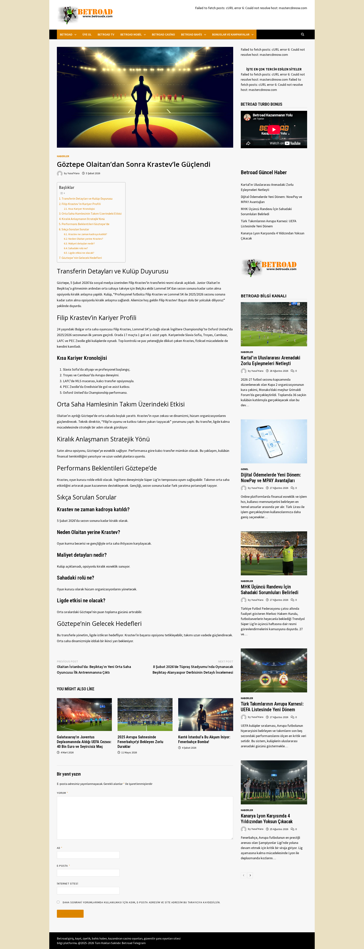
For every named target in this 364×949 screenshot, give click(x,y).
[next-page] (250, 875)
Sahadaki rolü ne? (78, 248)
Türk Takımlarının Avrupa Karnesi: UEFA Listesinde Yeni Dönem (272, 706)
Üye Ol (87, 34)
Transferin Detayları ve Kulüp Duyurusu (87, 198)
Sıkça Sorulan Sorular (75, 229)
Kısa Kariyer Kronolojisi (81, 208)
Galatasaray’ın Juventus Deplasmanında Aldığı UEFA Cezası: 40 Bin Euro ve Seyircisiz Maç (84, 742)
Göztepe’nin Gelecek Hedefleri (82, 258)
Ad (59, 848)
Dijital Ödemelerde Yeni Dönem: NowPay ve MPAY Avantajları (271, 477)
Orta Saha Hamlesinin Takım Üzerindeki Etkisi (92, 213)
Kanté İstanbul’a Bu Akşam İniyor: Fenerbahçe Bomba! (204, 739)
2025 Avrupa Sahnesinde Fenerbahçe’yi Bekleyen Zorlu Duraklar (140, 742)
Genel (244, 469)
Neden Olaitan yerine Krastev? (85, 238)
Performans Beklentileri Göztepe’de (85, 224)
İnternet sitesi (67, 883)
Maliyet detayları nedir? (81, 243)
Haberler (63, 156)
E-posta (63, 865)
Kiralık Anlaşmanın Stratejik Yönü (83, 219)
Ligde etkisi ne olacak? (81, 252)
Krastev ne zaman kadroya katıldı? (87, 234)
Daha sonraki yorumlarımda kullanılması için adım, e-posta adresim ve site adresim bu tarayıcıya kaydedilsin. (141, 902)
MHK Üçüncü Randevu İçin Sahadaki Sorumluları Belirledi (269, 589)
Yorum (62, 793)
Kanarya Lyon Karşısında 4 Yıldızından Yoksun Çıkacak (267, 818)
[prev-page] (243, 875)
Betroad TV (106, 34)
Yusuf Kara (73, 173)
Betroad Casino (163, 34)
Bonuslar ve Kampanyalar (230, 34)
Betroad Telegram (134, 943)
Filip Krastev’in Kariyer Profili (81, 204)
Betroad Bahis (191, 34)
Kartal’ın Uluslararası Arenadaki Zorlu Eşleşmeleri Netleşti (270, 360)
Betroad (66, 34)
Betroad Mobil (131, 34)
